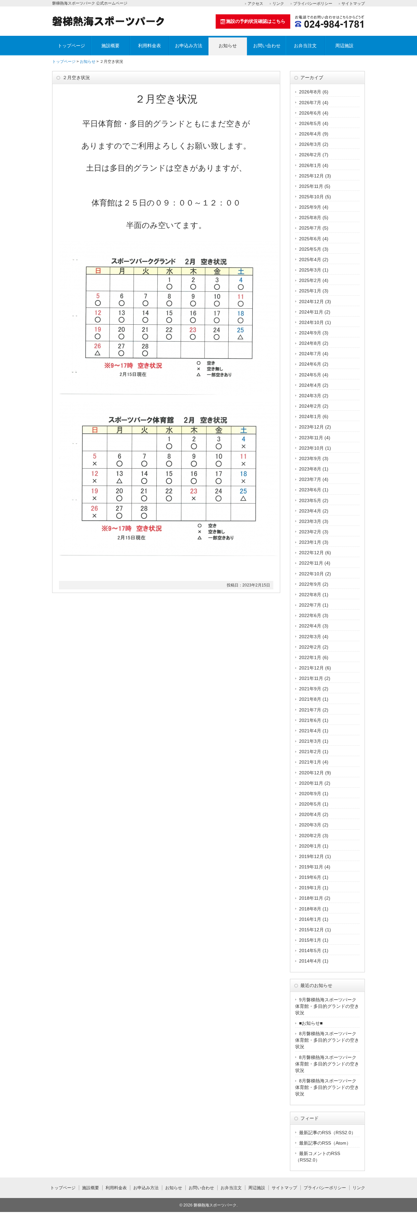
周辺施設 (344, 45)
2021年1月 (310, 762)
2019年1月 (310, 887)
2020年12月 (311, 772)
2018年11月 (311, 898)
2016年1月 (310, 919)
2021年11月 (311, 678)
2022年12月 (311, 552)
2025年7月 (310, 228)
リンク (278, 4)
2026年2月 (310, 154)
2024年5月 (310, 374)
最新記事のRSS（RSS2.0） (327, 1132)
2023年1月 (310, 542)
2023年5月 (310, 500)
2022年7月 (310, 605)
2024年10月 (311, 322)
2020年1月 (310, 846)
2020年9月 (310, 793)
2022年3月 (310, 636)
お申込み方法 (188, 45)
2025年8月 (310, 217)
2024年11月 (311, 312)
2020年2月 (310, 835)
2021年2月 (310, 751)
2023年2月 (310, 531)
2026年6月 (310, 113)
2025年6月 (310, 238)
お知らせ (228, 45)
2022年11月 (311, 563)
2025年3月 (310, 270)
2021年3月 (310, 741)
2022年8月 (310, 594)
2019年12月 (311, 856)
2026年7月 (310, 102)
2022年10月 (311, 573)
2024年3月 (310, 395)
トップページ (71, 45)
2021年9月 (310, 688)
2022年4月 (310, 625)
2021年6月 (310, 720)
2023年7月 (310, 479)
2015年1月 (310, 940)
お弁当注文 (305, 45)
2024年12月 (311, 301)
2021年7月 (310, 709)
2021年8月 (310, 699)
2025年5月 (310, 249)
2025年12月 (311, 175)
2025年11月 (311, 186)
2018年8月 (310, 908)
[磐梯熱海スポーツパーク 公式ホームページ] (108, 24)
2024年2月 (310, 406)
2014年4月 (310, 961)
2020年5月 (310, 804)
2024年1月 (310, 416)
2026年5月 (310, 123)
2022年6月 (310, 615)
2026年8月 (310, 91)
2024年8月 (310, 343)
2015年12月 (311, 929)
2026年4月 (310, 133)
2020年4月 (310, 814)
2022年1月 (310, 657)
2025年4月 (310, 259)
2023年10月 (311, 448)
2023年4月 (310, 511)
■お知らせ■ (311, 1023)
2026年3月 (310, 144)
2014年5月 (310, 950)
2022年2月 (310, 647)
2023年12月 (311, 427)
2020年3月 (310, 824)
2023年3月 (310, 521)
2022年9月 (310, 584)
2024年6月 (310, 364)
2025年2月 (310, 280)
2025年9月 (310, 207)
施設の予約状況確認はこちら (255, 21)
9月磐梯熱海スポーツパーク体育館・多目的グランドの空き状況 (327, 1006)
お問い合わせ (266, 45)
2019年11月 (311, 866)
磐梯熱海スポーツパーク (215, 1205)
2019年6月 (310, 877)
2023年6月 (310, 489)
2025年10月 (311, 196)
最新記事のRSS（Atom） (325, 1143)
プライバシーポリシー (312, 4)
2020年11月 (311, 783)
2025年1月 (310, 290)
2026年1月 (310, 165)
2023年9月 (310, 458)
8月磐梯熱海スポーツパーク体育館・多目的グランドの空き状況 (327, 1040)
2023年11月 (311, 437)
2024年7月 (310, 353)
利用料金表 (149, 45)
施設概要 (110, 45)
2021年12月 (311, 667)
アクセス (255, 4)
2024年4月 (310, 385)
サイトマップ (353, 4)
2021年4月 (310, 730)
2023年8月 (310, 469)
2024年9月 (310, 332)
